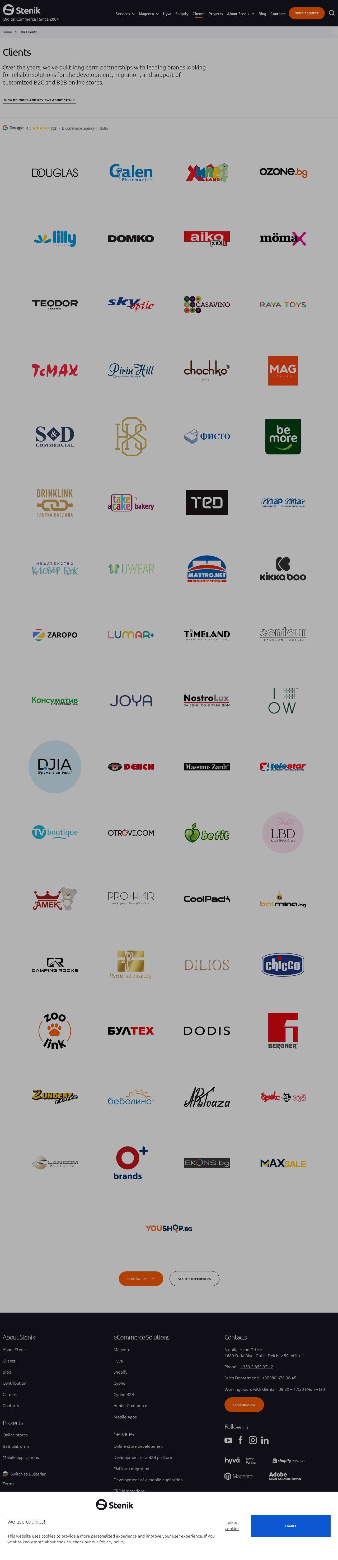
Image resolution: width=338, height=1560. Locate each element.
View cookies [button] (232, 1525)
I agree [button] (291, 1526)
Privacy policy (111, 1541)
